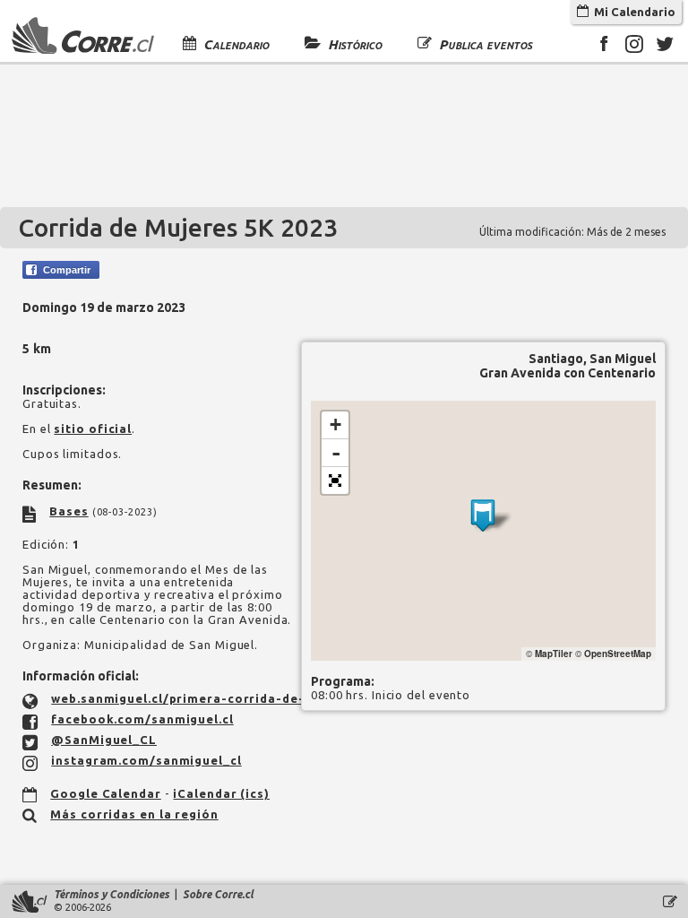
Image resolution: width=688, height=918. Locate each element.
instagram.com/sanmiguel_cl (146, 760)
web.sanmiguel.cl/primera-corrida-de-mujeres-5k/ (217, 698)
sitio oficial (93, 428)
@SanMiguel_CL (104, 739)
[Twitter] (664, 46)
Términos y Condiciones (111, 894)
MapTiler (553, 653)
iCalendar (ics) (221, 793)
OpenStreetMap (617, 653)
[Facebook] (604, 46)
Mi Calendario (632, 11)
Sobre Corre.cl (218, 894)
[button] (335, 480)
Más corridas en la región (134, 814)
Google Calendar (105, 793)
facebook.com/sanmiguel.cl (142, 719)
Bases (69, 511)
